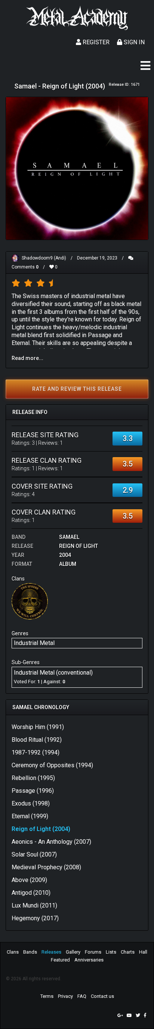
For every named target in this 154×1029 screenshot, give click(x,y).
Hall (143, 952)
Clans (13, 952)
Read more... (27, 358)
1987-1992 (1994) (35, 752)
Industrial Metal (34, 642)
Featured (60, 960)
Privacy (65, 996)
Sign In (133, 42)
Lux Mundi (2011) (34, 905)
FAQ (81, 996)
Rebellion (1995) (33, 778)
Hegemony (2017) (35, 918)
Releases (51, 952)
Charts (128, 952)
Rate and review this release (77, 389)
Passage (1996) (33, 790)
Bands (30, 952)
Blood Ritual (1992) (37, 739)
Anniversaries (89, 960)
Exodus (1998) (31, 803)
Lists (111, 952)
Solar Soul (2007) (34, 854)
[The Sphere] (30, 601)
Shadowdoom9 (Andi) (44, 258)
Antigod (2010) (31, 892)
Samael (69, 537)
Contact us (102, 996)
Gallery (73, 952)
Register (95, 42)
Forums (93, 952)
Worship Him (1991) (38, 726)
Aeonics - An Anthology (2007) (51, 841)
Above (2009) (29, 880)
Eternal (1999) (30, 816)
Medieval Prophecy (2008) (46, 867)
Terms (46, 996)
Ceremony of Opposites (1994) (52, 765)
